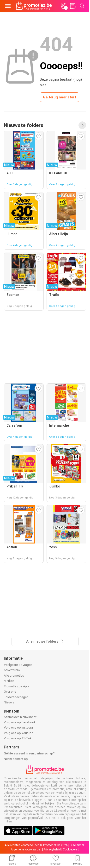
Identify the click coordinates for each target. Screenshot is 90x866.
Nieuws (9, 702)
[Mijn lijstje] (73, 6)
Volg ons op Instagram (20, 727)
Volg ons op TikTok (18, 738)
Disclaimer (77, 845)
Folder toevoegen (16, 697)
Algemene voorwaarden (26, 849)
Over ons (10, 691)
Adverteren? (12, 670)
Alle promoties (14, 675)
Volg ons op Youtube (18, 733)
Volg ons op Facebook (20, 722)
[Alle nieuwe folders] (82, 125)
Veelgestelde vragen (18, 665)
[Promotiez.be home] (34, 6)
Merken (9, 681)
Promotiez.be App (16, 686)
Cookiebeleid (71, 849)
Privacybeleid (52, 849)
